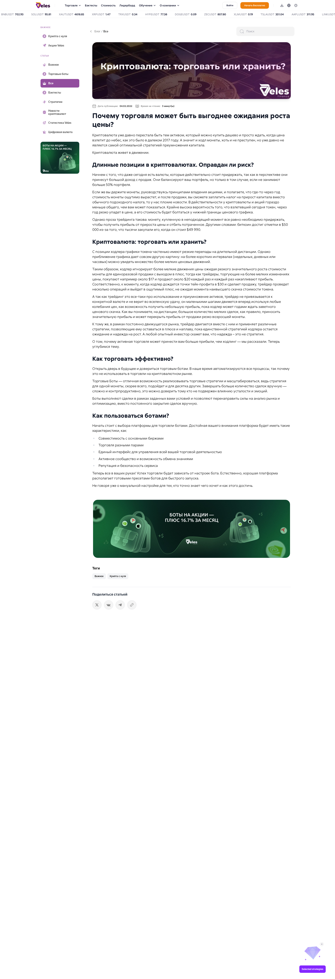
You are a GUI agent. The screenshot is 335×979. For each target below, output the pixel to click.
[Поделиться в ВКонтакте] (108, 605)
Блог (97, 31)
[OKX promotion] (191, 529)
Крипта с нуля (118, 576)
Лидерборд (127, 5)
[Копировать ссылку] (131, 605)
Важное (99, 576)
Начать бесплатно (254, 5)
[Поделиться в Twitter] (97, 605)
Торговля (71, 5)
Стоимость (108, 5)
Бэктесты (91, 5)
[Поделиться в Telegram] (120, 605)
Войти (229, 5)
